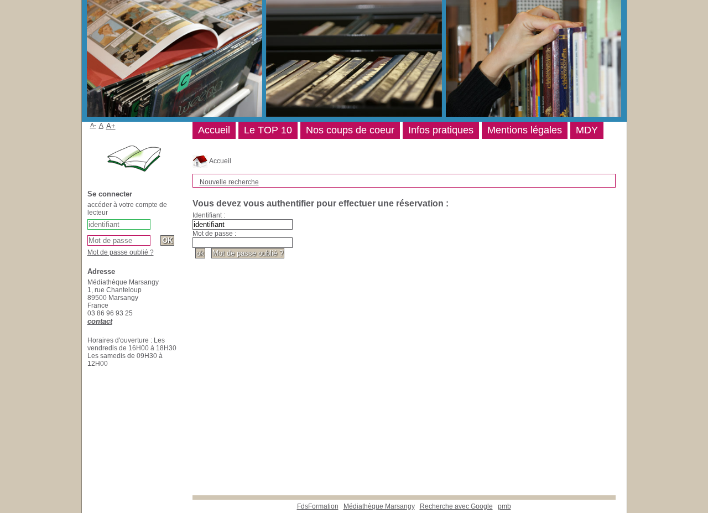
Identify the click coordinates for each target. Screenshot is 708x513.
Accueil (219, 161)
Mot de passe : (214, 233)
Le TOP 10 (268, 130)
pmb (504, 506)
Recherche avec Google (456, 506)
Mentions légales (524, 130)
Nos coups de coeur (350, 130)
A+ (111, 126)
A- (93, 125)
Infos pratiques (440, 130)
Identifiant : (208, 215)
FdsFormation (318, 506)
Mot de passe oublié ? (120, 252)
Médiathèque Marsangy (379, 506)
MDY (587, 130)
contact (99, 321)
